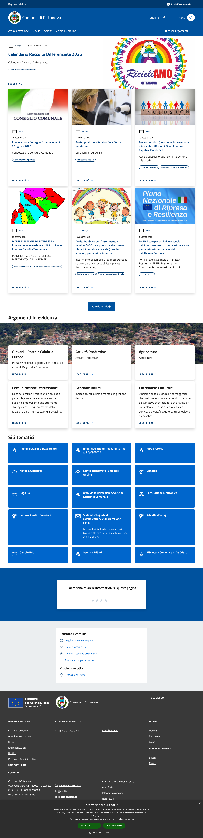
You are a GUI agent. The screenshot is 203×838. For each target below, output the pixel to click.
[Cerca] (191, 17)
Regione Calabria (17, 4)
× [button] (199, 803)
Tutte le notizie (100, 306)
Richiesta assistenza (66, 797)
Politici (12, 753)
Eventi (152, 763)
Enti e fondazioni (17, 747)
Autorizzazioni (110, 730)
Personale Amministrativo (22, 759)
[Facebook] (163, 17)
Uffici (11, 742)
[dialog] (101, 819)
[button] (101, 832)
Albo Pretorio (109, 787)
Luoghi (152, 757)
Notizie (153, 730)
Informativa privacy (112, 793)
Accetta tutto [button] (89, 825)
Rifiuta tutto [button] (114, 825)
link (132, 819)
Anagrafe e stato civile (67, 730)
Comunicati (155, 736)
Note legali (108, 798)
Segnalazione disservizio (68, 785)
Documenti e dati (17, 765)
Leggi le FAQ (62, 791)
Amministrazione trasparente (118, 781)
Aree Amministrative (19, 736)
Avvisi (17, 45)
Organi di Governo (18, 730)
